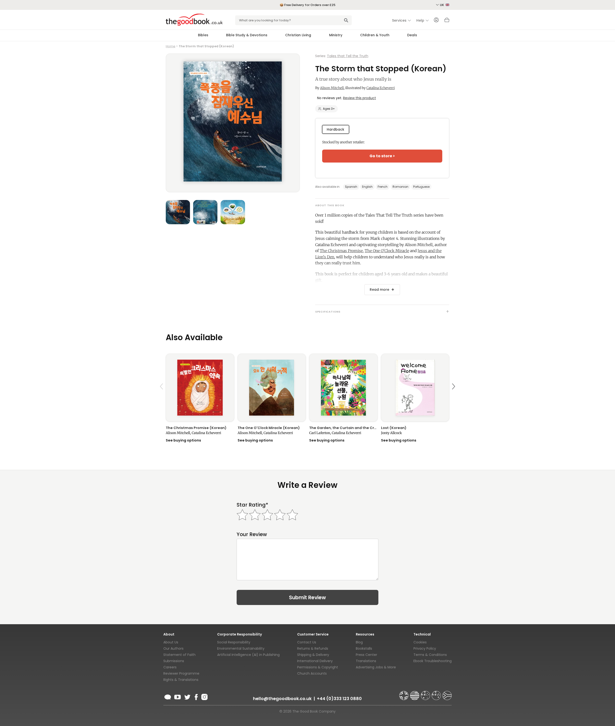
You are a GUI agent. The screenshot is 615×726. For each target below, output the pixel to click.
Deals (412, 35)
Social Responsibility (233, 642)
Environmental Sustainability (240, 648)
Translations (366, 661)
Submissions (173, 661)
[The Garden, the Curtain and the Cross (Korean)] (343, 388)
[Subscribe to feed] (167, 696)
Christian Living (298, 35)
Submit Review (307, 597)
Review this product (359, 98)
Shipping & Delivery (313, 654)
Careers (170, 667)
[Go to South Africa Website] (447, 693)
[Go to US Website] (415, 693)
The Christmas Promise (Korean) (196, 427)
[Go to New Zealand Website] (437, 693)
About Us (170, 642)
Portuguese (421, 187)
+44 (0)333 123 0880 (339, 699)
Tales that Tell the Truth (347, 56)
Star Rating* (252, 504)
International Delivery (315, 661)
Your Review (252, 534)
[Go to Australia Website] (426, 693)
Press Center (366, 654)
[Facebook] (196, 696)
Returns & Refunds (312, 648)
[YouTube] (177, 696)
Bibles (203, 35)
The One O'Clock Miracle (387, 250)
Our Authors (173, 648)
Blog (359, 642)
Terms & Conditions (430, 654)
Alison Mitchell (332, 88)
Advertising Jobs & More (376, 667)
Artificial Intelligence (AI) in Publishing (248, 654)
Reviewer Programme (181, 673)
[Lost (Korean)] (415, 388)
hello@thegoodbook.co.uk (282, 699)
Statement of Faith (179, 654)
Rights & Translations (180, 679)
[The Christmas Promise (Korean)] (200, 388)
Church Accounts (312, 673)
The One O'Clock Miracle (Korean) (269, 427)
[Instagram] (204, 696)
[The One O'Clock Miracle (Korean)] (272, 388)
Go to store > (382, 156)
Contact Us (306, 642)
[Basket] (446, 21)
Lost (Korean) (393, 427)
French (382, 187)
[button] (162, 397)
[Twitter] (187, 696)
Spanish (351, 187)
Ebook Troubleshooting (432, 661)
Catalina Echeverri (380, 88)
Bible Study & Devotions (246, 35)
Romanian (400, 187)
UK (442, 5)
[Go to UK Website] (404, 693)
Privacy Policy (424, 648)
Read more (379, 289)
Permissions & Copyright (317, 667)
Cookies (420, 642)
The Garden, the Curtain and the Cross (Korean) (343, 427)
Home (170, 46)
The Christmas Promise (341, 250)
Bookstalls (364, 648)
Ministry (335, 35)
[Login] (436, 20)
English (367, 187)
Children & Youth (374, 35)
